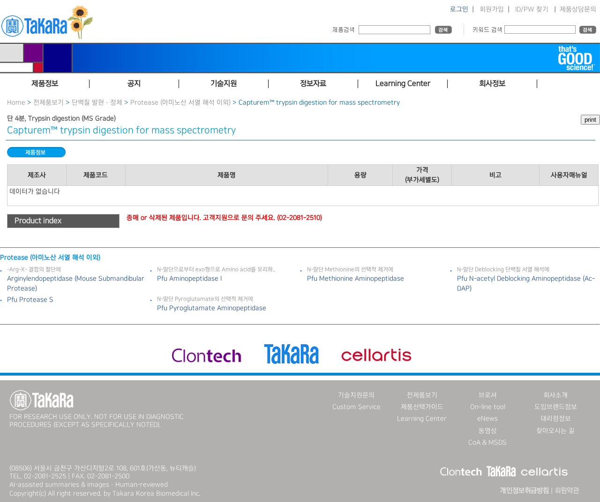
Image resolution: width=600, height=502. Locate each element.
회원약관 (567, 491)
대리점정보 (555, 418)
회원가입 (492, 9)
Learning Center (422, 418)
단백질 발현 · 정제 (97, 102)
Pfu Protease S (30, 299)
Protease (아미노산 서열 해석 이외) (180, 102)
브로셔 (488, 395)
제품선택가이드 (422, 407)
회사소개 (555, 395)
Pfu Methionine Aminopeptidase (355, 278)
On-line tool (487, 407)
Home (16, 102)
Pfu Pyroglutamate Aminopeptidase (211, 308)
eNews (487, 418)
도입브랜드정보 (555, 407)
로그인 (459, 9)
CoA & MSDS (487, 442)
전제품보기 (48, 102)
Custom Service (356, 407)
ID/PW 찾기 (531, 9)
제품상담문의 (578, 9)
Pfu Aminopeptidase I (189, 278)
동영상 (488, 431)
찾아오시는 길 (555, 431)
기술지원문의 (356, 395)
